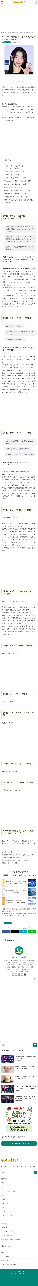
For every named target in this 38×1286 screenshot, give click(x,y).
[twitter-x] (16, 974)
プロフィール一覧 (6, 1215)
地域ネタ (4, 1195)
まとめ (3, 1211)
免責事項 (4, 1227)
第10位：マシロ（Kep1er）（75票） (16, 197)
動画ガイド (4, 1260)
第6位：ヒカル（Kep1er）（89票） (16, 184)
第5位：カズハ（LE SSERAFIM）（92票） (18, 181)
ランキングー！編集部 (19, 957)
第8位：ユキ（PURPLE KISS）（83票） (17, 190)
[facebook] (15, 1271)
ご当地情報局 (5, 1256)
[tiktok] (22, 974)
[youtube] (25, 974)
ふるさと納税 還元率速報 (8, 1264)
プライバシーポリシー (8, 1231)
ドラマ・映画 (5, 1203)
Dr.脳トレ (4, 1252)
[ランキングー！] (19, 2)
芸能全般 (4, 1179)
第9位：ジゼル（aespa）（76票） (15, 193)
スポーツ (4, 1187)
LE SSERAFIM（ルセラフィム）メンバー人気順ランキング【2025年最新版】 (16, 901)
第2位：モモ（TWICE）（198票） (15, 171)
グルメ (3, 1199)
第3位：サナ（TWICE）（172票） (15, 174)
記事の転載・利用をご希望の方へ (11, 1239)
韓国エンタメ (7, 42)
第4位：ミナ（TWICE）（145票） (15, 178)
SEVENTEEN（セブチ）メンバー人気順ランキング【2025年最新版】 (16, 892)
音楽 (2, 1207)
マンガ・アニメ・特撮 (8, 1191)
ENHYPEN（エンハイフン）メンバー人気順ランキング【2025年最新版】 (16, 882)
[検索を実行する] (35, 1045)
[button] (6, 931)
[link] (13, 974)
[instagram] (19, 974)
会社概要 (4, 1223)
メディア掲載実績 (6, 1235)
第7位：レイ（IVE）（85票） (14, 187)
